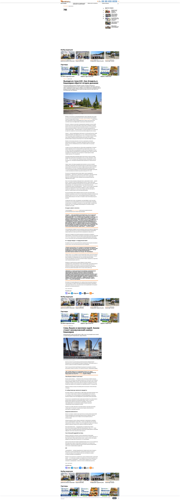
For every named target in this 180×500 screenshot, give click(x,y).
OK (106, 1)
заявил (81, 373)
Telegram (114, 1)
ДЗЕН (110, 1)
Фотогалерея (63, 3)
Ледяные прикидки (105, 3)
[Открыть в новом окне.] (67, 293)
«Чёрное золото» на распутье (92, 3)
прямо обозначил (75, 210)
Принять (114, 498)
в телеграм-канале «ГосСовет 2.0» (85, 119)
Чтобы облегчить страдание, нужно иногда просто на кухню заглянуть (79, 3)
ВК (102, 1)
